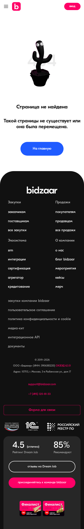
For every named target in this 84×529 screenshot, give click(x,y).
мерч (59, 287)
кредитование (19, 287)
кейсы (59, 278)
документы (16, 346)
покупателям (65, 212)
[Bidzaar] (16, 6)
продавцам (64, 221)
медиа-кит (16, 328)
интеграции (17, 259)
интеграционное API (24, 337)
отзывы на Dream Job (42, 466)
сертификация (19, 268)
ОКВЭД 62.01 (63, 366)
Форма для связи (42, 410)
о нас (59, 250)
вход (72, 6)
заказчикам (17, 212)
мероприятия (65, 268)
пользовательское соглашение (31, 310)
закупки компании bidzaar (28, 301)
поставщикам (18, 221)
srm (10, 250)
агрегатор (15, 278)
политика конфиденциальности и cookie (39, 319)
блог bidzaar (65, 259)
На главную (42, 148)
